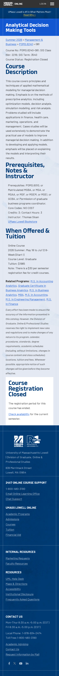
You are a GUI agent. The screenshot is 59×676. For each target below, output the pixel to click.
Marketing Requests (18, 558)
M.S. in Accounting (36, 294)
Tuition (10, 529)
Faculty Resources (17, 563)
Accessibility (13, 589)
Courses (10, 524)
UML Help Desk (15, 578)
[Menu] (52, 3)
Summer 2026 (14, 39)
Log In (43, 3)
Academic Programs (18, 514)
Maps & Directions (16, 583)
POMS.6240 (26, 44)
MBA (21, 294)
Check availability (18, 414)
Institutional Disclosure (20, 594)
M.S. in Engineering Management (25, 299)
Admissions (12, 519)
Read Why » (29, 14)
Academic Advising (17, 644)
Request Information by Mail (22, 654)
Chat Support (14, 499)
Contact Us (12, 649)
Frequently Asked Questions (22, 599)
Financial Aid (13, 534)
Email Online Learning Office (23, 493)
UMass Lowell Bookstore (22, 221)
